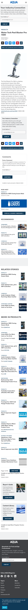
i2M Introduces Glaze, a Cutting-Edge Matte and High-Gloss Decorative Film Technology (8, 252)
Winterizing (4, 378)
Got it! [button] (4, 607)
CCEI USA (6, 350)
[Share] (6, 43)
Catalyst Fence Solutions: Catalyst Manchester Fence (9, 461)
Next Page (15, 470)
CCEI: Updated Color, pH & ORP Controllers (8, 235)
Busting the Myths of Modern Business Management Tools (8, 226)
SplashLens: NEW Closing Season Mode (12, 193)
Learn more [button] (5, 603)
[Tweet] (13, 43)
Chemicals (4, 241)
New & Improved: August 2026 (8, 413)
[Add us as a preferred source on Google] (21, 43)
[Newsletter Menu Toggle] (26, 2)
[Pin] (17, 43)
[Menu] (2, 2)
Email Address (5, 16)
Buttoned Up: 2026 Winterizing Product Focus (9, 380)
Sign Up (5, 24)
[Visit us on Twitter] (12, 576)
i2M (5, 374)
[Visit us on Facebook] (2, 576)
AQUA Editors (4, 38)
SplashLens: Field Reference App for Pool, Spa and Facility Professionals (8, 439)
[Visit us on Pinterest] (8, 576)
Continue (7, 177)
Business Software (6, 435)
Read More (8, 518)
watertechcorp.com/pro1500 (9, 111)
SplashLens (7, 327)
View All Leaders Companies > (14, 213)
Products (4, 29)
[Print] (2, 43)
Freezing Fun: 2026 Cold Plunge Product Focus (8, 402)
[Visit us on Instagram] (5, 576)
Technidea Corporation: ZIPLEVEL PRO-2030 (8, 391)
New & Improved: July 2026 (9, 449)
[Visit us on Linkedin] (15, 576)
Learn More (8, 497)
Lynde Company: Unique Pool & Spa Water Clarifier (8, 243)
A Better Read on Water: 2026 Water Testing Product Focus (8, 425)
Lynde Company (8, 361)
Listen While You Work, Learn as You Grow (8, 306)
